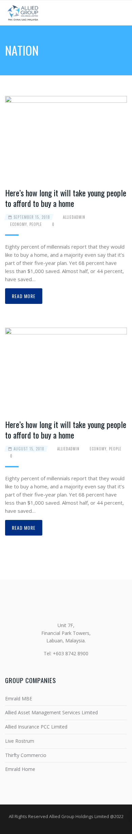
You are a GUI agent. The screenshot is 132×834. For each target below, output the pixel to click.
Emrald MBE (18, 698)
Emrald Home (20, 769)
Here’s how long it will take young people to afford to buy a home (65, 198)
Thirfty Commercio (25, 755)
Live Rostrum (19, 741)
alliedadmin (74, 217)
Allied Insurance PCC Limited (36, 726)
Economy (18, 224)
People (35, 224)
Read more (24, 295)
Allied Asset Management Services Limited (51, 712)
